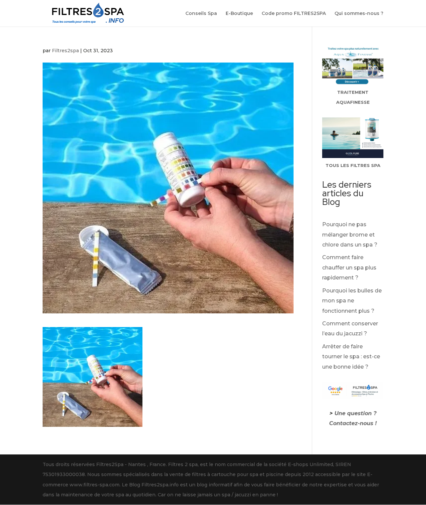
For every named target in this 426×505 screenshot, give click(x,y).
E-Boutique (239, 13)
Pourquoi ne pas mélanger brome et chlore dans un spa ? (349, 234)
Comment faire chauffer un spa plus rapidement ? (349, 267)
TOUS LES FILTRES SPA (352, 165)
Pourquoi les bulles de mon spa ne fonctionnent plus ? (352, 300)
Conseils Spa (201, 13)
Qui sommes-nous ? (358, 13)
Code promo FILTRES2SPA (294, 13)
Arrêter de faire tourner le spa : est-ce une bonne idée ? (351, 356)
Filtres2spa (65, 51)
